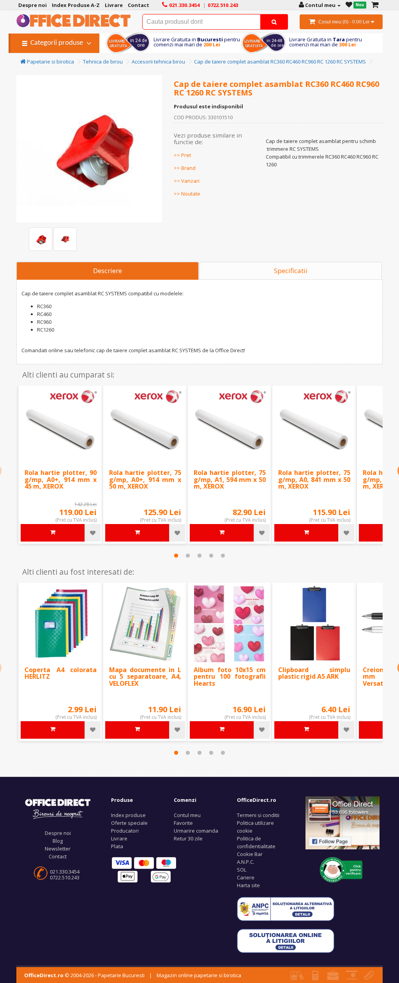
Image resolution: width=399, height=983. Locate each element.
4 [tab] (211, 555)
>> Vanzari (187, 180)
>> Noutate (187, 193)
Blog (58, 840)
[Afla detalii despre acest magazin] (341, 869)
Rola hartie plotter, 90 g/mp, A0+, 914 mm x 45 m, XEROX (61, 479)
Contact (58, 856)
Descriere (107, 270)
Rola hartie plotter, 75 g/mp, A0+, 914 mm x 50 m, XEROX (145, 479)
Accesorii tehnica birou (158, 61)
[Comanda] (375, 5)
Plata (117, 846)
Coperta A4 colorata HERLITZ (61, 673)
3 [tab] (199, 555)
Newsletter (58, 848)
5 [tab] (223, 555)
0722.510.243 (64, 877)
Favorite (183, 822)
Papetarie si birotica (50, 61)
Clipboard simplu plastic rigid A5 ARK (314, 673)
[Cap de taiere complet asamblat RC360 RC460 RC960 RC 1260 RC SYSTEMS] (40, 239)
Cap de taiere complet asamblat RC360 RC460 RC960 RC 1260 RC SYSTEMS (280, 61)
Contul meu (187, 815)
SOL (241, 869)
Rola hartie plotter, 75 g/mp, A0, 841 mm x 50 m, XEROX (314, 479)
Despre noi (58, 833)
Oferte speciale (129, 822)
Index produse (128, 815)
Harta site (248, 885)
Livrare (119, 838)
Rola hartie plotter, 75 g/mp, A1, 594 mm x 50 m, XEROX (230, 479)
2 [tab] (188, 555)
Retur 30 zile (188, 838)
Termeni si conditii (258, 815)
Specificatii (290, 270)
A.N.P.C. (245, 861)
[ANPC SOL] (285, 940)
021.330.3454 (64, 871)
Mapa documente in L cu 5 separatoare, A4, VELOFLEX (145, 676)
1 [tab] (176, 555)
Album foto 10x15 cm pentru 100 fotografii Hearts (230, 676)
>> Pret (182, 155)
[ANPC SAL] (285, 908)
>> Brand (185, 167)
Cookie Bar (250, 854)
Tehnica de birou (103, 61)
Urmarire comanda (196, 830)
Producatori (125, 830)
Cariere (245, 877)
